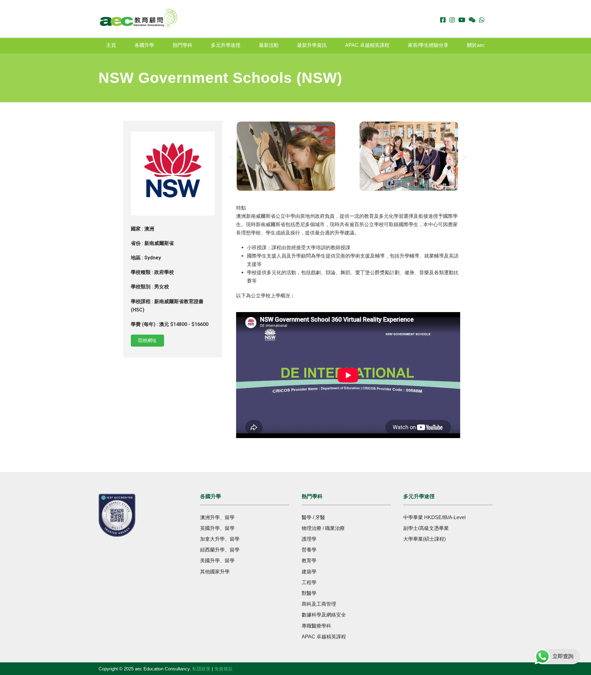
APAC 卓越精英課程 (367, 45)
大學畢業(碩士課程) (424, 539)
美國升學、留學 (217, 560)
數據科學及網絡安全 (324, 614)
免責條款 (223, 668)
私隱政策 (201, 668)
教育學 (309, 560)
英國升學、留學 (217, 528)
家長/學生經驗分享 (428, 45)
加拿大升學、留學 (219, 539)
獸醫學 (309, 593)
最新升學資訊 (312, 45)
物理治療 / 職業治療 (323, 528)
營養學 (309, 549)
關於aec (476, 45)
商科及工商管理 (319, 604)
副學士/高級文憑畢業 (426, 528)
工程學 (309, 582)
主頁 (111, 45)
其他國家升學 (215, 571)
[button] (232, 157)
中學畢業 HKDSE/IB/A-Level (434, 517)
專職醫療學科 (316, 625)
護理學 (309, 539)
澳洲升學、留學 (217, 517)
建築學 (309, 571)
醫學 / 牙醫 (313, 517)
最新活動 (269, 45)
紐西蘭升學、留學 (219, 549)
